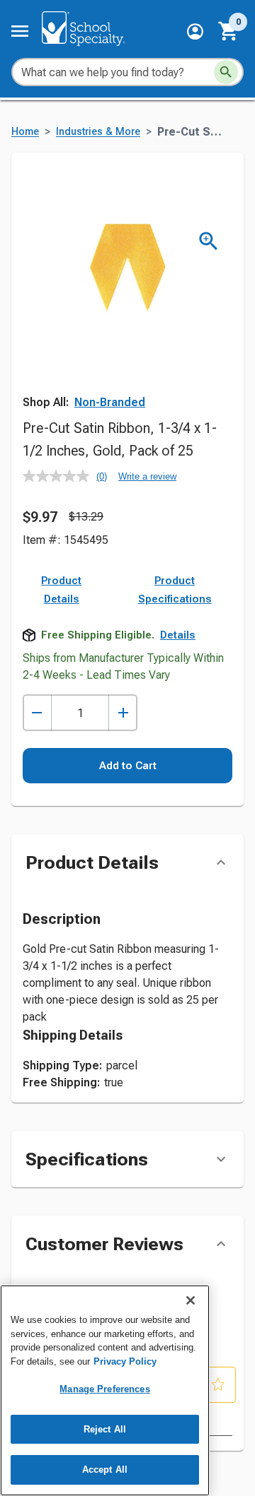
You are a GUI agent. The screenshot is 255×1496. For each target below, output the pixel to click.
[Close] (190, 1300)
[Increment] (122, 713)
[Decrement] (37, 713)
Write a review (147, 476)
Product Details (61, 589)
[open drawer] (20, 31)
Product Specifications (175, 589)
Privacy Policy (125, 1361)
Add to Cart (128, 765)
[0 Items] (228, 31)
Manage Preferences (104, 1389)
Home (25, 132)
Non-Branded (109, 402)
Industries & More (98, 132)
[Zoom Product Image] (208, 241)
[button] (195, 31)
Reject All (105, 1429)
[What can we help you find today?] (226, 72)
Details (178, 635)
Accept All (105, 1469)
